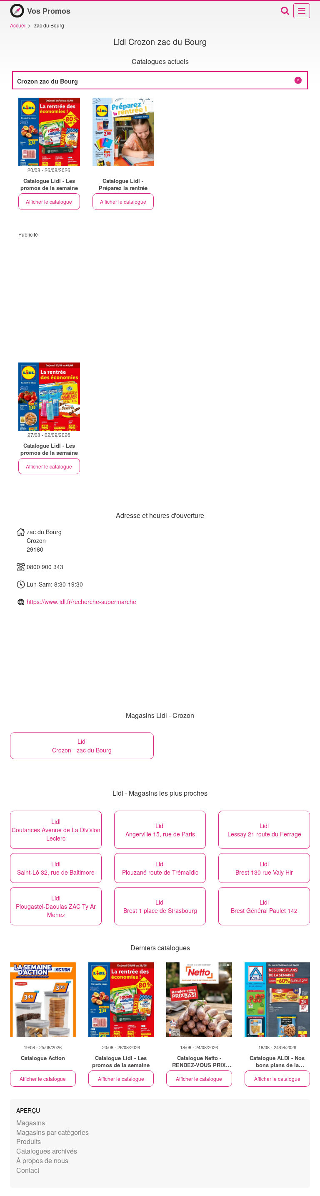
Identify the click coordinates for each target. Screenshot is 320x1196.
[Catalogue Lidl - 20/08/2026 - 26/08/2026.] (49, 132)
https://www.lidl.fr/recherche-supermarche (81, 601)
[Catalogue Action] (43, 999)
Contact (27, 1170)
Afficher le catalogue (49, 201)
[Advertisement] (160, 296)
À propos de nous (42, 1160)
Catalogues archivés (46, 1151)
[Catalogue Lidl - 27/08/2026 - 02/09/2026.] (49, 396)
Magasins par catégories (52, 1132)
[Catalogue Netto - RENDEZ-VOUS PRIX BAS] (199, 999)
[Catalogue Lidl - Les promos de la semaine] (121, 999)
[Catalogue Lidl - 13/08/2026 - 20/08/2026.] (123, 132)
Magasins (30, 1122)
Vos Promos (48, 10)
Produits (28, 1141)
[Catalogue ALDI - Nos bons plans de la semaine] (277, 999)
